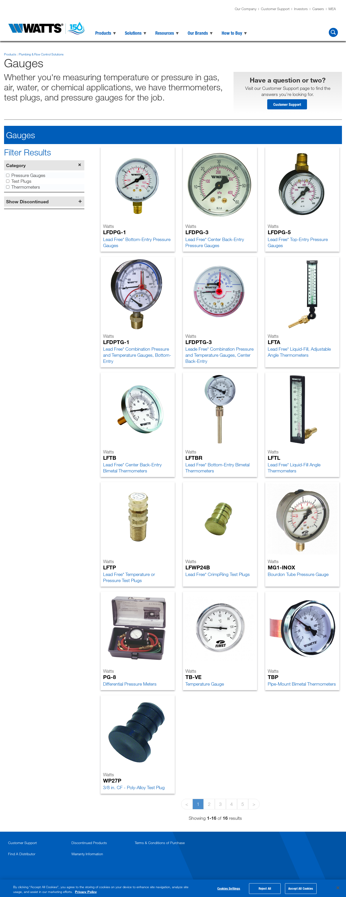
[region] (173, 888)
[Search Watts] (333, 32)
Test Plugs (21, 181)
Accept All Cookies (300, 888)
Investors (301, 9)
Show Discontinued (27, 201)
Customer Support (275, 9)
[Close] (337, 887)
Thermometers (25, 187)
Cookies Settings (228, 888)
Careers (318, 9)
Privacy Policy (86, 892)
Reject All (265, 888)
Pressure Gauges (28, 175)
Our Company (245, 9)
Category (16, 165)
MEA (332, 9)
